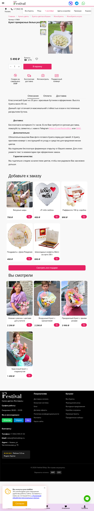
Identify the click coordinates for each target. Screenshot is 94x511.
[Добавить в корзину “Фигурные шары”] (29, 216)
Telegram (18, 420)
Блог (35, 406)
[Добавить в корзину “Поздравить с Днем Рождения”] (29, 258)
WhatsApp (7, 420)
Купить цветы (23, 16)
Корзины (88, 11)
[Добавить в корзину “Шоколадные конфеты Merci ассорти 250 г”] (56, 258)
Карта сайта (38, 421)
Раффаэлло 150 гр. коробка (74, 210)
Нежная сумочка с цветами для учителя (19, 319)
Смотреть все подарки (47, 268)
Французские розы (73, 403)
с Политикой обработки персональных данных (27, 497)
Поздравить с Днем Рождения (19, 252)
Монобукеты (59, 16)
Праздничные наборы (74, 418)
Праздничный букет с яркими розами (74, 319)
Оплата (47, 96)
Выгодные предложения (75, 406)
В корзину (37, 66)
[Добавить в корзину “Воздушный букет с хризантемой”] (56, 325)
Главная (11, 16)
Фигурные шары (19, 210)
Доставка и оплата (41, 399)
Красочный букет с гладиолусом (20, 370)
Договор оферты (40, 410)
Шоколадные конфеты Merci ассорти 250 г (47, 253)
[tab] (33, 96)
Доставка (61, 96)
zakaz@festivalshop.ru (16, 438)
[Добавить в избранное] (36, 59)
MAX (78, 128)
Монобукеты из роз (74, 16)
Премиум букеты (72, 414)
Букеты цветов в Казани (41, 16)
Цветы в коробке (63, 11)
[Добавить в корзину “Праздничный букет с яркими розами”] (84, 325)
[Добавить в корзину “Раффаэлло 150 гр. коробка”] (84, 216)
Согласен (20, 503)
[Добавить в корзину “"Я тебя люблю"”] (56, 216)
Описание (33, 96)
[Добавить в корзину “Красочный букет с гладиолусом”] (29, 375)
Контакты (37, 418)
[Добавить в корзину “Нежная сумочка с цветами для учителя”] (29, 325)
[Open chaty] (87, 498)
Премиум (78, 11)
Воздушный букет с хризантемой (47, 319)
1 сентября (49, 11)
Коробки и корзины (73, 410)
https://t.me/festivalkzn (60, 128)
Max (28, 420)
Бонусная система (41, 403)
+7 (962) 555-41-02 (17, 434)
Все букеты (29, 11)
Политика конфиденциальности (46, 414)
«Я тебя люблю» (47, 210)
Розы (39, 11)
